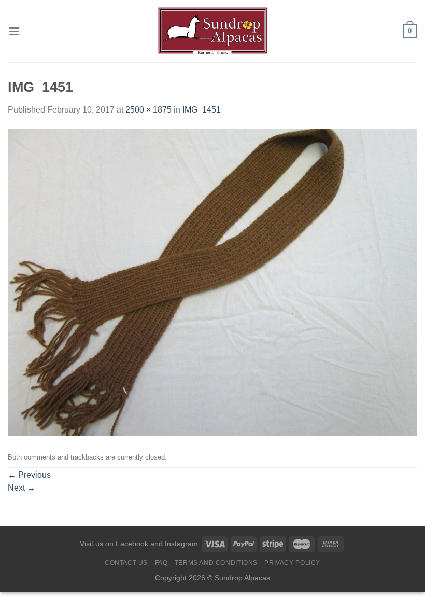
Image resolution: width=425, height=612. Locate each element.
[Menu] (14, 31)
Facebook (132, 543)
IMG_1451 (201, 109)
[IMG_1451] (212, 281)
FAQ (161, 562)
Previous (29, 474)
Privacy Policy (292, 562)
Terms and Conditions (216, 562)
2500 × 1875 (148, 109)
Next (21, 487)
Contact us (126, 562)
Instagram (181, 543)
